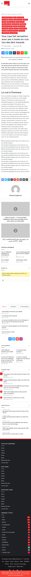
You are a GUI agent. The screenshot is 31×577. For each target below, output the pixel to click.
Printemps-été (23, 28)
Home (2, 448)
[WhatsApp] (26, 52)
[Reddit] (22, 52)
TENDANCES (5, 32)
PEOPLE (16, 28)
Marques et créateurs (7, 26)
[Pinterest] (18, 52)
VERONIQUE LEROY (21, 260)
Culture (4, 21)
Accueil (5, 14)
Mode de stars (21, 26)
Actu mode (4, 19)
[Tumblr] (14, 52)
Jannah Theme (5, 572)
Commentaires (25, 306)
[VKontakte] (21, 179)
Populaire (13, 306)
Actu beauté (20, 17)
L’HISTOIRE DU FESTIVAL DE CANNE (12, 311)
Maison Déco (5, 544)
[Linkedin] (10, 52)
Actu (15, 17)
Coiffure (25, 19)
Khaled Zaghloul (7, 46)
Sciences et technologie (8, 532)
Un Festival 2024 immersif (9, 316)
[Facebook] (3, 52)
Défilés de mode (11, 21)
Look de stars (16, 24)
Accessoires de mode (16, 14)
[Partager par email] (24, 179)
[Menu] (2, 4)
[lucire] (7, 3)
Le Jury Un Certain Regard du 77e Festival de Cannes (23, 358)
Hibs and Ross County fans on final (14, 397)
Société (4, 30)
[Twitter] (6, 52)
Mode (8, 14)
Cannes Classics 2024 (8, 332)
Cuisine (4, 539)
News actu (4, 28)
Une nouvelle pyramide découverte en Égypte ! (23, 253)
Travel (2, 450)
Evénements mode (6, 24)
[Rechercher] (29, 4)
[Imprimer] (27, 179)
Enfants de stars (20, 21)
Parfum (10, 28)
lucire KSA (26, 559)
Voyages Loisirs (6, 552)
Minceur (4, 537)
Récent (4, 306)
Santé (3, 529)
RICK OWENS (5, 260)
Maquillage (22, 24)
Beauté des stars (18, 19)
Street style (21, 30)
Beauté (10, 19)
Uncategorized (6, 524)
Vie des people (13, 32)
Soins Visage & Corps (12, 30)
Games (3, 453)
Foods (2, 455)
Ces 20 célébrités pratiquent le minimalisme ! (6, 253)
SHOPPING (5, 542)
